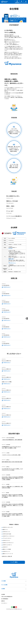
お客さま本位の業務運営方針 (6, 596)
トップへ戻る (14, 562)
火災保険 (3, 588)
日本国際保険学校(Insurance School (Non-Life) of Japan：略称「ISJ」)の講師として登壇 (11, 447)
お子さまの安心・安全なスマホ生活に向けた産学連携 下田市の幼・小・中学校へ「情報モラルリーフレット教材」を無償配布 (12, 496)
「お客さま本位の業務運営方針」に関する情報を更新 (12, 439)
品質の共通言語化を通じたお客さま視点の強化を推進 (12, 461)
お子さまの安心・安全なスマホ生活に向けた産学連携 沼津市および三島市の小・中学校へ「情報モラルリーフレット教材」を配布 (12, 515)
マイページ (21, 2)
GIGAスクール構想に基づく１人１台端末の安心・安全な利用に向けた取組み (12, 487)
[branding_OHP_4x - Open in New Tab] (14, 22)
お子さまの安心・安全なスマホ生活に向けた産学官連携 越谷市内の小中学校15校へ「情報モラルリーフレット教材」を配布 (12, 505)
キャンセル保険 (4, 584)
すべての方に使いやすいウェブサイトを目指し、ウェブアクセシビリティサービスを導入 (12, 469)
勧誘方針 (3, 601)
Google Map (10, 248)
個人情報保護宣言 (4, 598)
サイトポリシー (4, 603)
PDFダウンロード (7, 287)
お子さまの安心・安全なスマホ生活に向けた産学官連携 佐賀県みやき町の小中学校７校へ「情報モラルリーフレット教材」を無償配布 (12, 478)
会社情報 (3, 594)
